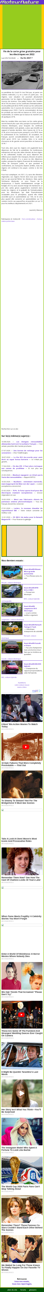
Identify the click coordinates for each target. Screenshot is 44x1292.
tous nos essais (21, 1281)
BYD (25, 599)
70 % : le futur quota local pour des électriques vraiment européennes (22, 491)
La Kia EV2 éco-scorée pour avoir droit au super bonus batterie (22, 458)
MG (2, 677)
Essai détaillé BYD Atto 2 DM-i (31, 589)
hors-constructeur (28, 219)
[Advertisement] (22, 26)
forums (23, 1290)
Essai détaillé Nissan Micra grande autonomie (32, 571)
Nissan (4, 582)
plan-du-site (12, 1290)
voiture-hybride (11, 677)
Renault (27, 636)
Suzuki (3, 659)
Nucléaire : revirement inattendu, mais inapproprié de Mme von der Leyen (22, 483)
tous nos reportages (21, 1284)
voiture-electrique (14, 582)
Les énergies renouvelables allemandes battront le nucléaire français (22, 443)
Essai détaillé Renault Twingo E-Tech (33, 626)
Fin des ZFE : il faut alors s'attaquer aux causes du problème (22, 467)
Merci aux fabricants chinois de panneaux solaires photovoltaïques (22, 500)
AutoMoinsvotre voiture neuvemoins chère (22, 685)
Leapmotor (5, 619)
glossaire (32, 1290)
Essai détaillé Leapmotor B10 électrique (30, 608)
